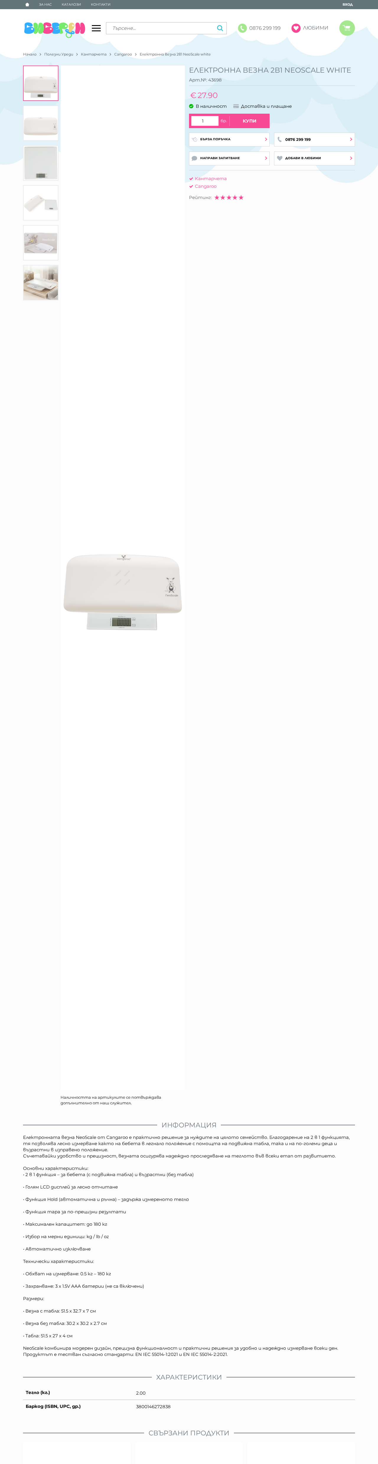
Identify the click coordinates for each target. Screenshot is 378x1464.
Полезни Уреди (58, 54)
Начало (30, 54)
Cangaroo (123, 54)
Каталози (71, 4)
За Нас (45, 4)
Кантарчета (94, 54)
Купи (249, 121)
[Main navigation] (96, 28)
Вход (348, 4)
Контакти (100, 4)
